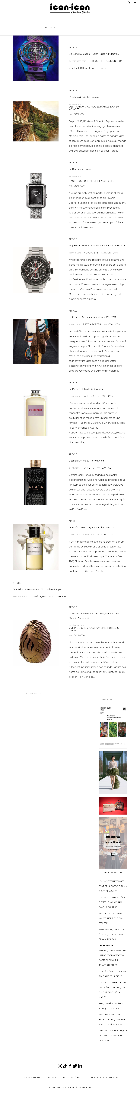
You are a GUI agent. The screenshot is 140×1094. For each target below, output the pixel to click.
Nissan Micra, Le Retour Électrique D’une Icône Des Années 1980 (111, 934)
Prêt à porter (92, 324)
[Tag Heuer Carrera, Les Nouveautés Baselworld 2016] (36, 270)
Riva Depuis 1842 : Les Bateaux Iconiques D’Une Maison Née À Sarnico (112, 1019)
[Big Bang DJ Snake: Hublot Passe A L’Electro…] (36, 58)
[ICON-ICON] (70, 8)
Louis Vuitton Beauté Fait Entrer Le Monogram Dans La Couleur (112, 902)
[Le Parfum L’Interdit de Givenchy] (36, 413)
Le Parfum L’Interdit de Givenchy (86, 388)
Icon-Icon (116, 60)
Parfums (88, 396)
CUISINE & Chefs (78, 627)
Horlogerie (96, 60)
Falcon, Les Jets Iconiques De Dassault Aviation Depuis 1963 (113, 1035)
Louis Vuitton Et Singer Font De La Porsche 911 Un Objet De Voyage (113, 886)
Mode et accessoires (103, 180)
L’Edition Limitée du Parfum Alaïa (86, 460)
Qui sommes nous (31, 1077)
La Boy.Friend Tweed (80, 168)
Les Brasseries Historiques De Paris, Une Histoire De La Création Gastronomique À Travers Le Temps (112, 955)
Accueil (45, 27)
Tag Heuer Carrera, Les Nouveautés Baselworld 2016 (97, 245)
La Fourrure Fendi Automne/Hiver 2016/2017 (92, 317)
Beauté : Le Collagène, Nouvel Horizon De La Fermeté (111, 918)
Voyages (74, 109)
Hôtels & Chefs (110, 106)
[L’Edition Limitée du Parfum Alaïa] (36, 482)
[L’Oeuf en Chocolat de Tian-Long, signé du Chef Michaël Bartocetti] (36, 643)
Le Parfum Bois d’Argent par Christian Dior (91, 527)
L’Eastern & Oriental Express (84, 97)
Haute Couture (79, 180)
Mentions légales (72, 1077)
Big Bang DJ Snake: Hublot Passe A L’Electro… (94, 53)
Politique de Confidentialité (103, 1077)
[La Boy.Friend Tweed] (36, 196)
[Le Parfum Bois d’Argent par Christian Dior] (36, 547)
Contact (51, 1077)
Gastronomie (97, 627)
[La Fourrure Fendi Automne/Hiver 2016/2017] (36, 341)
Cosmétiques (38, 596)
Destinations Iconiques (84, 106)
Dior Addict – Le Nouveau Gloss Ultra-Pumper (37, 589)
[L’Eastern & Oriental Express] (36, 121)
